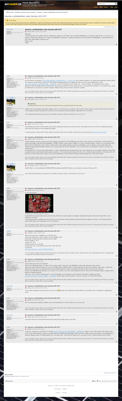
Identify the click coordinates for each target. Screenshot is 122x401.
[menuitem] (36, 12)
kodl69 (8, 76)
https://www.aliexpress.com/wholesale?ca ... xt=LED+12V (59, 80)
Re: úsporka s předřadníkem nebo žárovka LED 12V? (42, 76)
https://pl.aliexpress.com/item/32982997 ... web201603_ (68, 331)
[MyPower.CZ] (13, 4)
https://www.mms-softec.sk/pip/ (99, 132)
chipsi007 (9, 231)
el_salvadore (10, 105)
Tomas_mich (9, 29)
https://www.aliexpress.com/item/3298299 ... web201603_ (41, 84)
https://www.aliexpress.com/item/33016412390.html (39, 249)
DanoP (8, 122)
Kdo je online (9, 374)
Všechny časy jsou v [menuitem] (109, 381)
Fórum (96, 7)
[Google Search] (115, 3)
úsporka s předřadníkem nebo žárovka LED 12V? (26, 16)
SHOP (101, 7)
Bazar (106, 7)
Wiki (112, 7)
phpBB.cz (65, 388)
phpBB (56, 385)
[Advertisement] (61, 60)
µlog (116, 7)
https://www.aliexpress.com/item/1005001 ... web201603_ (41, 276)
